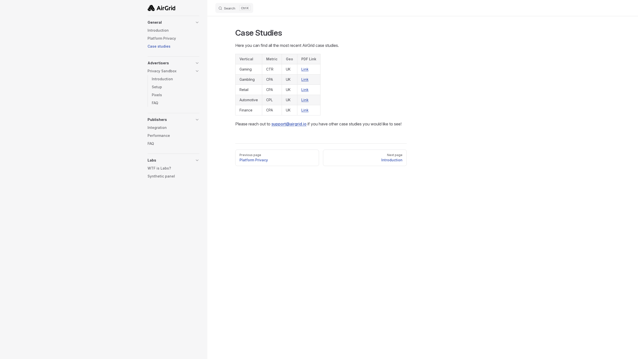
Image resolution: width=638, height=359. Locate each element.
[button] (173, 22)
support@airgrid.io (289, 123)
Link (305, 69)
